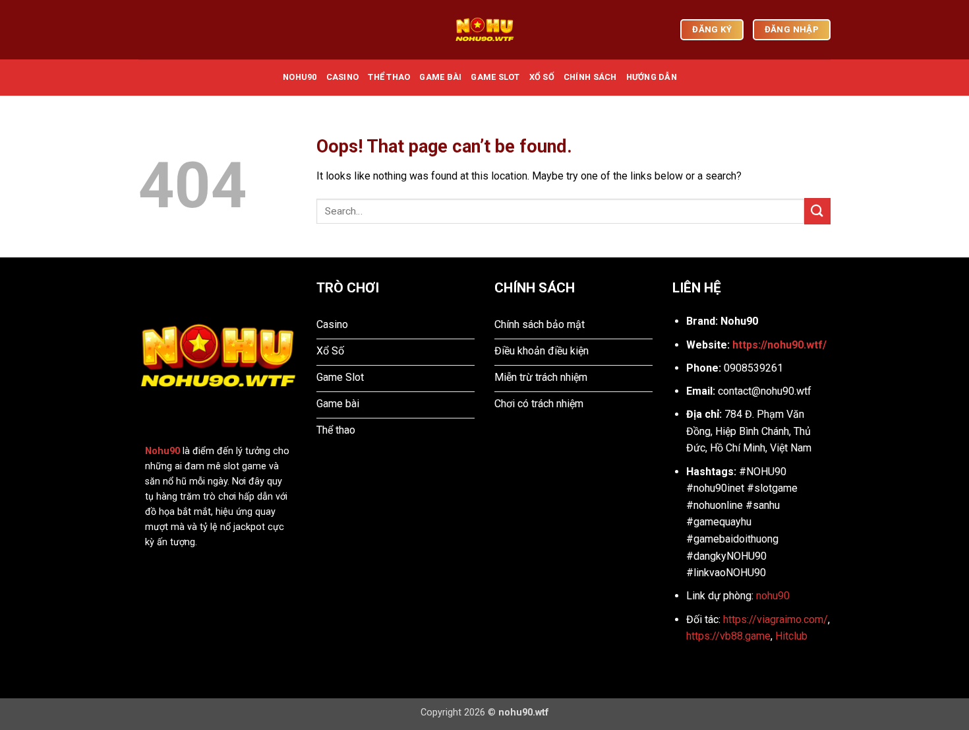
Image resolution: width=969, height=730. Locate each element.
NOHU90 (300, 77)
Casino (342, 77)
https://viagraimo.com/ (775, 619)
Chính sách (590, 77)
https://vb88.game (728, 636)
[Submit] (817, 211)
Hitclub (791, 636)
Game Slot (495, 77)
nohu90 (773, 595)
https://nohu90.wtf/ (779, 345)
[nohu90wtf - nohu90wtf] (484, 29)
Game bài (440, 77)
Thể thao (389, 77)
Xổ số (541, 77)
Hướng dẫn (651, 77)
